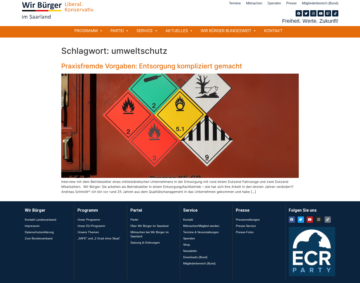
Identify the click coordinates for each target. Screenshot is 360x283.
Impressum (32, 226)
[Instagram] (313, 13)
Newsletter (190, 251)
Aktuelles (176, 30)
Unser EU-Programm (91, 226)
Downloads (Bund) (195, 257)
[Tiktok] (335, 13)
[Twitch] (328, 13)
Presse (291, 3)
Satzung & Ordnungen (145, 242)
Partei (117, 30)
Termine (235, 3)
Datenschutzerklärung (39, 232)
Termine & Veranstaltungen (201, 232)
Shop (186, 244)
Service (144, 30)
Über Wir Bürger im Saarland (149, 226)
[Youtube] (321, 13)
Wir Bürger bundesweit (226, 30)
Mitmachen (254, 3)
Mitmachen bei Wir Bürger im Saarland (149, 234)
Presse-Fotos (245, 232)
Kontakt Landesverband (40, 219)
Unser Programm (89, 219)
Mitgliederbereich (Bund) (320, 3)
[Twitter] (306, 13)
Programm (86, 30)
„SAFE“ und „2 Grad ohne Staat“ (99, 238)
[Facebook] (299, 13)
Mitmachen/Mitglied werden (201, 226)
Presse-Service (246, 226)
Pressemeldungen (248, 219)
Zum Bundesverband (38, 238)
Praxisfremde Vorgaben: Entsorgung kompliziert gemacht (151, 66)
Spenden (274, 3)
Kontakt (273, 30)
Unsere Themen (88, 232)
